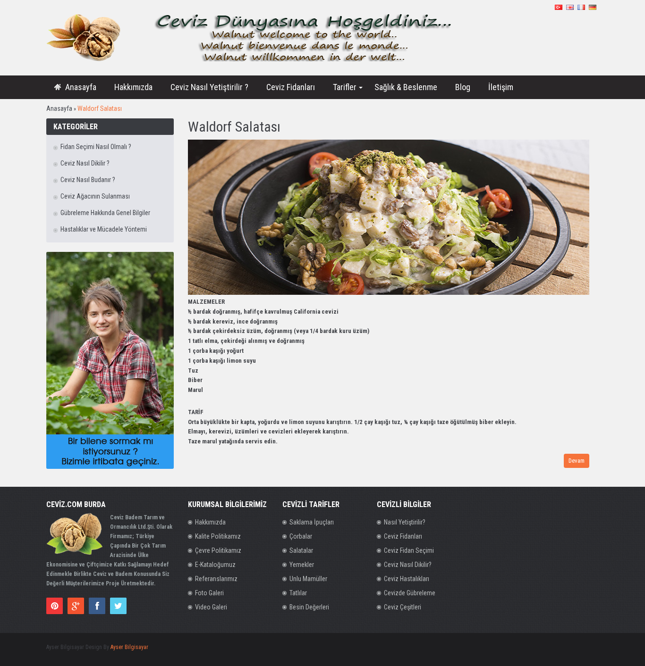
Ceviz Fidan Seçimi (409, 550)
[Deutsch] (592, 7)
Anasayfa (59, 108)
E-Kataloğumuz (215, 564)
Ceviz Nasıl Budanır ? (87, 179)
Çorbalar (300, 536)
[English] (570, 7)
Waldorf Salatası (99, 108)
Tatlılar (298, 593)
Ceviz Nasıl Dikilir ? (85, 163)
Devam (577, 460)
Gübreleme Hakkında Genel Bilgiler (105, 212)
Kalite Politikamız (218, 536)
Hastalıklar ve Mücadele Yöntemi (103, 229)
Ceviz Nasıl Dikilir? (408, 564)
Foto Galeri (209, 593)
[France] (581, 7)
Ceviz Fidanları (403, 536)
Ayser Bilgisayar (129, 647)
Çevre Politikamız (218, 550)
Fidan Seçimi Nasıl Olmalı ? (95, 146)
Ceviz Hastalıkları (406, 579)
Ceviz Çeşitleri (402, 607)
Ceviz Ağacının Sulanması (95, 196)
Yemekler (301, 564)
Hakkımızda (210, 522)
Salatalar (301, 550)
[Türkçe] (558, 7)
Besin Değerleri (309, 607)
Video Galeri (211, 607)
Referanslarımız (216, 579)
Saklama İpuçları (311, 522)
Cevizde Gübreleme (409, 593)
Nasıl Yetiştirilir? (404, 522)
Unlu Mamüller (308, 579)
